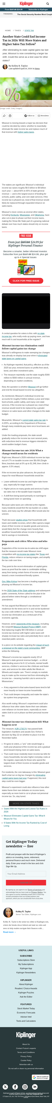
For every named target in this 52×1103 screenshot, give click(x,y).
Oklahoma (39, 215)
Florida (5, 557)
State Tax (29, 31)
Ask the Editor (26, 999)
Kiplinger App (26, 971)
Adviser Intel (26, 1019)
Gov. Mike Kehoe (9, 581)
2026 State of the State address (21, 591)
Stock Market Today (26, 1011)
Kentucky (15, 215)
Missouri (32, 387)
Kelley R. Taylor (20, 66)
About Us (26, 1047)
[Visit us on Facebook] (15, 1089)
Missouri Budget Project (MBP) (27, 627)
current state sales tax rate (34, 420)
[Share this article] (4, 116)
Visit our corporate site (34, 1097)
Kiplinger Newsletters (26, 975)
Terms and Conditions (26, 1055)
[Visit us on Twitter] (5, 1089)
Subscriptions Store (26, 963)
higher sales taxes (26, 132)
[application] (26, 309)
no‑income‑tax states (26, 554)
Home (8, 31)
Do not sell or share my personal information (26, 1071)
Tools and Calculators (26, 1023)
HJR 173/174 (21, 729)
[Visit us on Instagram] (25, 1089)
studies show (22, 520)
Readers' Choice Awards (26, 991)
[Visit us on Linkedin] (35, 1089)
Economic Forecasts (26, 1015)
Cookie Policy (26, 1063)
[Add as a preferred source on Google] (40, 1080)
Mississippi (25, 215)
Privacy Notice (37, 892)
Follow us (30, 116)
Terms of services (35, 890)
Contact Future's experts (26, 1051)
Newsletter (45, 116)
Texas (42, 554)
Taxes (18, 31)
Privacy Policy (26, 1059)
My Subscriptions (26, 967)
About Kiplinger (26, 987)
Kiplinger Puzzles (26, 995)
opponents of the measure (28, 624)
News (37, 68)
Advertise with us (26, 1067)
